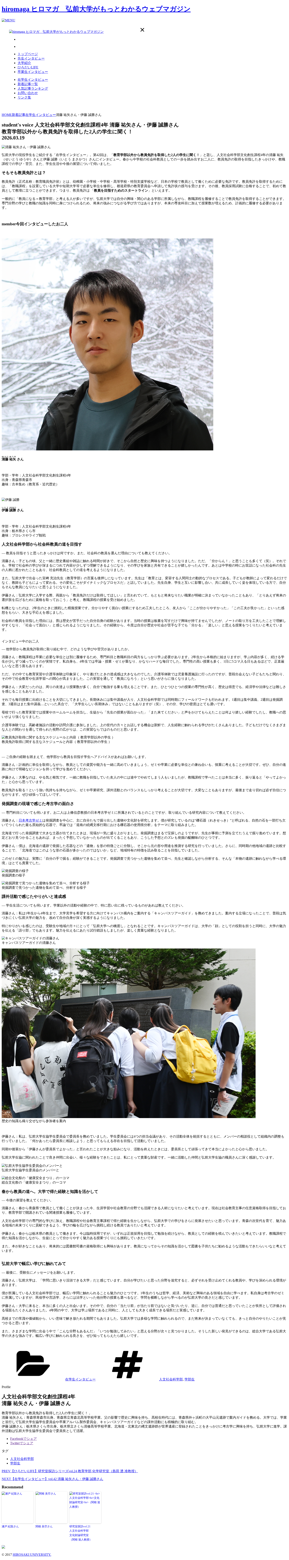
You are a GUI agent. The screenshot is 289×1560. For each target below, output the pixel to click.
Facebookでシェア (23, 1438)
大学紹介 (24, 63)
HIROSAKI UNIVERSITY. (32, 1554)
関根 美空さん (44, 1526)
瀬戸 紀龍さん (10, 1526)
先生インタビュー (31, 58)
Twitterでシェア (21, 1443)
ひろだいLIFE (28, 67)
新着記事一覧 (28, 84)
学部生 (189, 1379)
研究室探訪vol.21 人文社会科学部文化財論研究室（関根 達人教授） (80, 1533)
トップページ (28, 54)
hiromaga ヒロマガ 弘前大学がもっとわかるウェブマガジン (96, 9)
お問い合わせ (28, 93)
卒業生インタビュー (33, 72)
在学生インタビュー (33, 79)
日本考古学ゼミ (30, 820)
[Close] (142, 29)
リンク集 (24, 97)
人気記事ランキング (33, 88)
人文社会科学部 (171, 1379)
